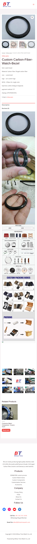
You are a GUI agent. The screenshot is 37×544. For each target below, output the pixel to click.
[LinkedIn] (19, 509)
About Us (18, 497)
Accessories (18, 484)
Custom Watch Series (18, 478)
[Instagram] (9, 509)
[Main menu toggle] (33, 4)
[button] (32, 17)
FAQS (18, 494)
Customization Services (18, 482)
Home (3, 53)
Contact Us (18, 499)
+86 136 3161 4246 (21, 515)
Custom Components (18, 480)
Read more (6, 430)
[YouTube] (14, 509)
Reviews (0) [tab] (5, 108)
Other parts (9, 53)
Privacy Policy (18, 492)
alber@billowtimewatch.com (21, 522)
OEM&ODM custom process (18, 475)
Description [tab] (5, 105)
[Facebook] (4, 509)
